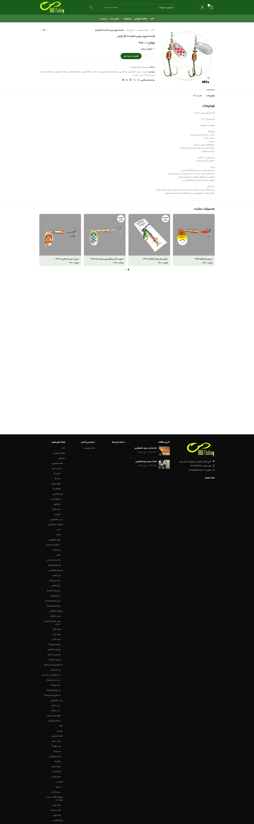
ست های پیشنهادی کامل (53, 664)
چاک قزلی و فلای (54, 565)
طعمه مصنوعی (142, 29)
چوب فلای (57, 629)
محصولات (61, 458)
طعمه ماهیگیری (74, 71)
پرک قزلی (123, 71)
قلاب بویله (56, 805)
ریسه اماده (56, 549)
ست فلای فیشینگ (54, 690)
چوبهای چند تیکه (54, 654)
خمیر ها (60, 730)
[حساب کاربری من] (202, 7)
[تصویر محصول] (194, 235)
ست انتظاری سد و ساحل (51, 674)
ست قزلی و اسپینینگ (52, 695)
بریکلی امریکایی (54, 720)
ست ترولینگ (56, 684)
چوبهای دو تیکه (55, 659)
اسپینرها (130, 29)
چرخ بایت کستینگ (53, 590)
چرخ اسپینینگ (55, 580)
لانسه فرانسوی (61, 71)
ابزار (59, 529)
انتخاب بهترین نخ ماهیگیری (146, 461)
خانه (153, 29)
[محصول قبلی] (46, 29)
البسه (58, 534)
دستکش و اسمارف (53, 544)
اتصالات (60, 781)
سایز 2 (94, 71)
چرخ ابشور (56, 575)
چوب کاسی (56, 639)
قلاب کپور (57, 815)
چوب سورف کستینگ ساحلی (52, 622)
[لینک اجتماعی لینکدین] (127, 80)
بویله (61, 725)
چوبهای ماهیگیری (56, 610)
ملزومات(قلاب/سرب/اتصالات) (54, 798)
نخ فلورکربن (56, 498)
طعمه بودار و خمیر (54, 715)
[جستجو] (91, 7)
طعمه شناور (56, 483)
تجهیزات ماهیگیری (55, 524)
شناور (58, 786)
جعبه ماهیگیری (55, 539)
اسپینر (145, 71)
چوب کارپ (56, 634)
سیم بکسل (56, 509)
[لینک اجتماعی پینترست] (131, 80)
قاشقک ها (57, 488)
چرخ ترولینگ (55, 595)
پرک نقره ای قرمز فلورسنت (108, 71)
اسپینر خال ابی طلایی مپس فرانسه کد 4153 (106, 259)
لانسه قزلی (50, 71)
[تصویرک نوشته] (164, 450)
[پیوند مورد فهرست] (194, 465)
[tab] (210, 94)
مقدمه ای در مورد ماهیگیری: (145, 448)
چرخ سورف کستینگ (53, 600)
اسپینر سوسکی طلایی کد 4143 (67, 259)
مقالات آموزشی (59, 453)
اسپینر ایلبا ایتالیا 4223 (203, 259)
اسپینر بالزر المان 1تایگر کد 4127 (155, 259)
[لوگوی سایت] (52, 8)
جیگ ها (58, 478)
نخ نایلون (57, 503)
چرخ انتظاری (56, 585)
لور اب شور (56, 468)
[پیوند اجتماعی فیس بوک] (137, 80)
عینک (58, 554)
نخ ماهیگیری (58, 493)
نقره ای (135, 75)
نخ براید (57, 514)
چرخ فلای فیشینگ (53, 605)
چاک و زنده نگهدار (53, 559)
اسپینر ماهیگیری (134, 71)
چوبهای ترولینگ (54, 644)
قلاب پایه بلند (55, 810)
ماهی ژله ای (56, 776)
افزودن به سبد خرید (131, 56)
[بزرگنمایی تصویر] (208, 78)
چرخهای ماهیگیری (56, 570)
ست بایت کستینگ (53, 679)
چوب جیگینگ (55, 615)
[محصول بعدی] (40, 29)
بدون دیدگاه (142, 452)
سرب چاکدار (56, 710)
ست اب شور (56, 669)
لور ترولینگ (56, 746)
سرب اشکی (56, 705)
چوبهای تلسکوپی (54, 649)
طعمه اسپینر (86, 71)
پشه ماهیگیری (55, 756)
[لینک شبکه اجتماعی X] (134, 80)
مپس (141, 75)
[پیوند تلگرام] (123, 80)
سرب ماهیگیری (56, 519)
